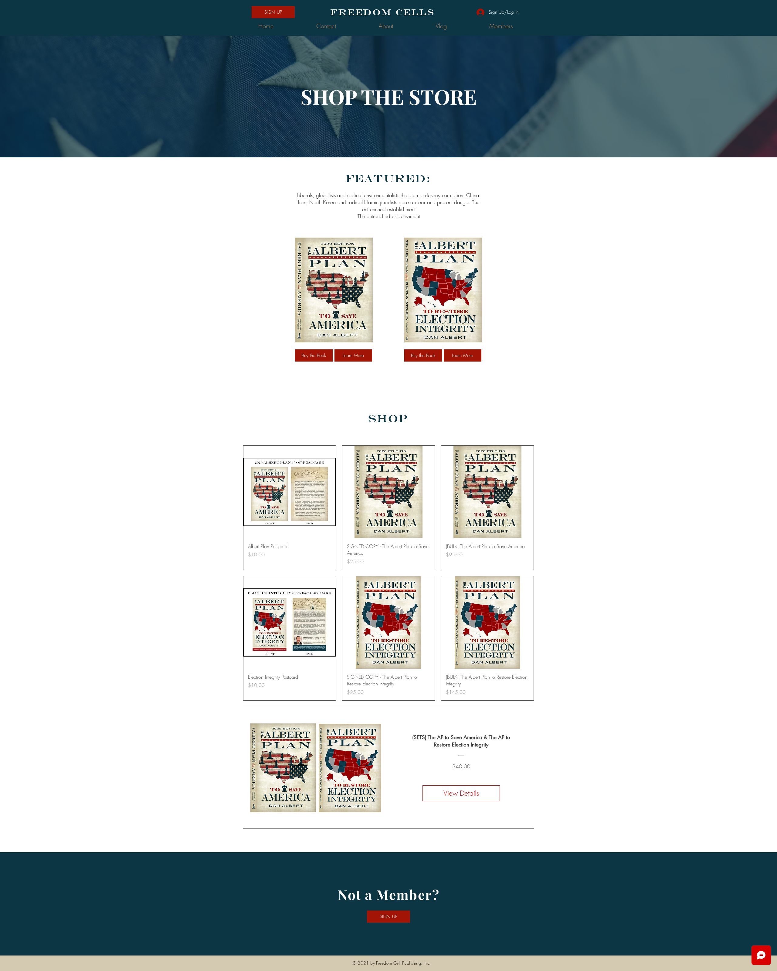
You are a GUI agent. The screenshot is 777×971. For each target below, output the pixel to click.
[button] (273, 12)
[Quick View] (289, 492)
